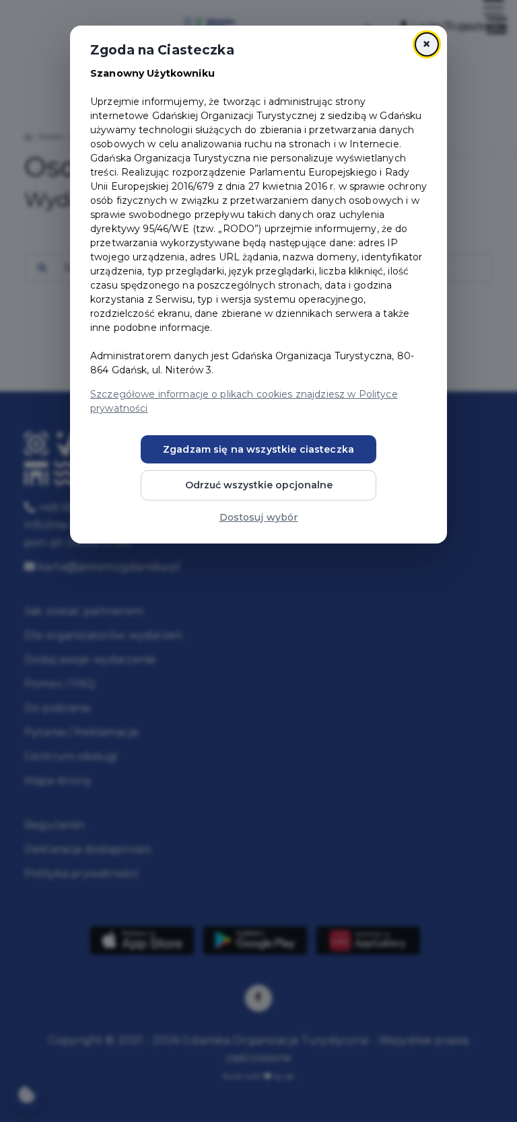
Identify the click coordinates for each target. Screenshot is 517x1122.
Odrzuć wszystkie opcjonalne (259, 485)
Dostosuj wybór (258, 517)
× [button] (426, 44)
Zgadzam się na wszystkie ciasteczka (258, 449)
